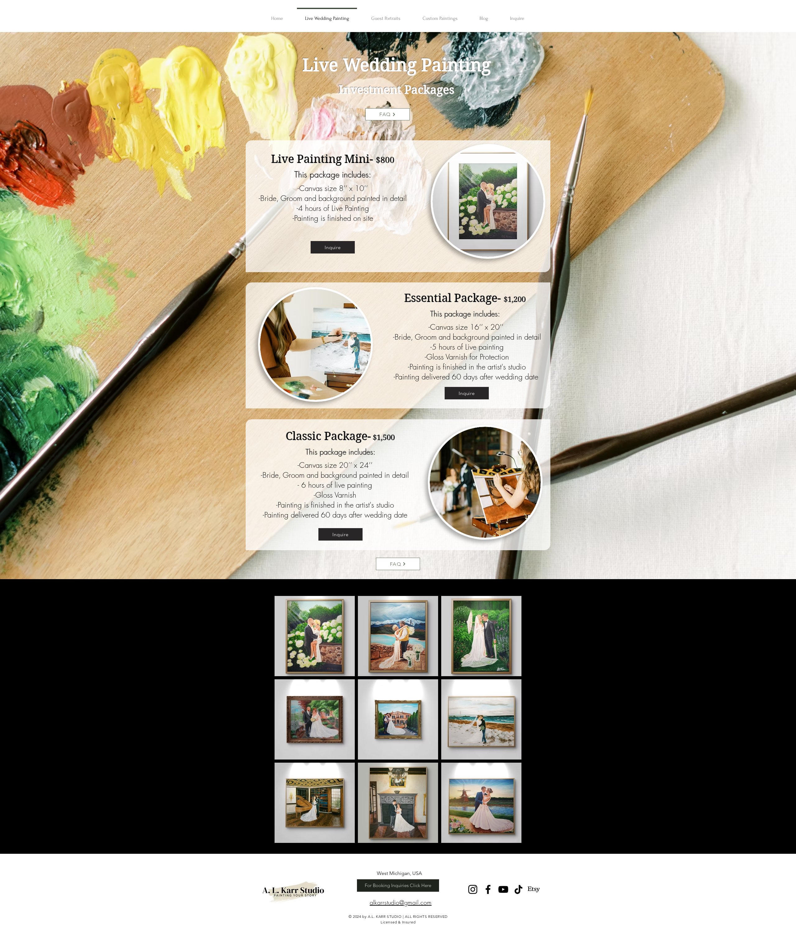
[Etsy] (534, 889)
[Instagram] (473, 889)
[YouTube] (503, 889)
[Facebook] (488, 889)
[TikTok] (518, 889)
